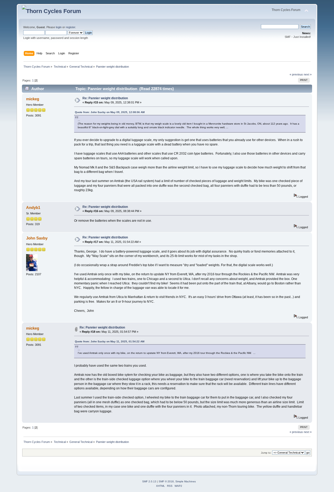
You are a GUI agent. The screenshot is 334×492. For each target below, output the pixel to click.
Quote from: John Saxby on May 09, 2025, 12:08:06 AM (110, 112)
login (59, 27)
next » (308, 74)
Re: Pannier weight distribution (105, 98)
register (70, 27)
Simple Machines (185, 481)
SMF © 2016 (166, 481)
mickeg (32, 99)
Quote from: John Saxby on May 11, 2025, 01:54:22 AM (109, 341)
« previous (296, 74)
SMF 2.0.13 (149, 481)
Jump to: (266, 452)
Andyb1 (33, 207)
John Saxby (36, 238)
